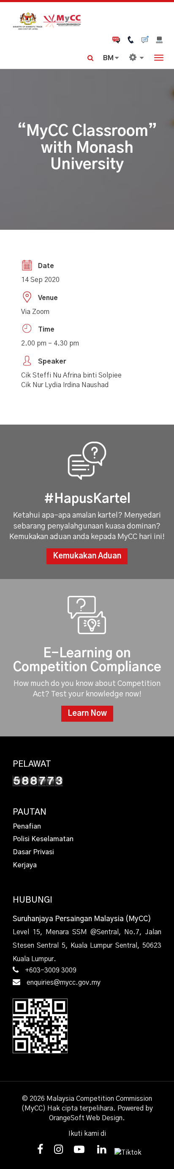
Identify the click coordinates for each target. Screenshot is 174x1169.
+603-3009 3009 (50, 970)
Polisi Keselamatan (43, 839)
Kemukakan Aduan (87, 556)
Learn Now (87, 713)
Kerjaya (25, 865)
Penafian (27, 826)
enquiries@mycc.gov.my (64, 982)
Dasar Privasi (33, 852)
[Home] (87, 20)
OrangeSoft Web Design (85, 1118)
